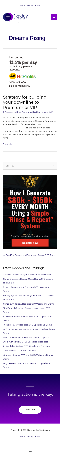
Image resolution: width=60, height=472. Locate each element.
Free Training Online (30, 6)
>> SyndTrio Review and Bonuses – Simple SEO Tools (29, 255)
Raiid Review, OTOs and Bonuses (19, 351)
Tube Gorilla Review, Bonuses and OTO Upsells (26, 337)
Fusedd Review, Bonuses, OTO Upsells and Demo (27, 325)
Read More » (9, 144)
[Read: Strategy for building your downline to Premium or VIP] (22, 72)
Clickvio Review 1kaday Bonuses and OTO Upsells (27, 274)
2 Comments (9, 112)
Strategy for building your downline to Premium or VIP (25, 102)
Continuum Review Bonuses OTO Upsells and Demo (28, 304)
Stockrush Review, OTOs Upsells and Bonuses (25, 342)
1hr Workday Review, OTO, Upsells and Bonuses (26, 346)
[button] (30, 450)
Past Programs (24, 112)
